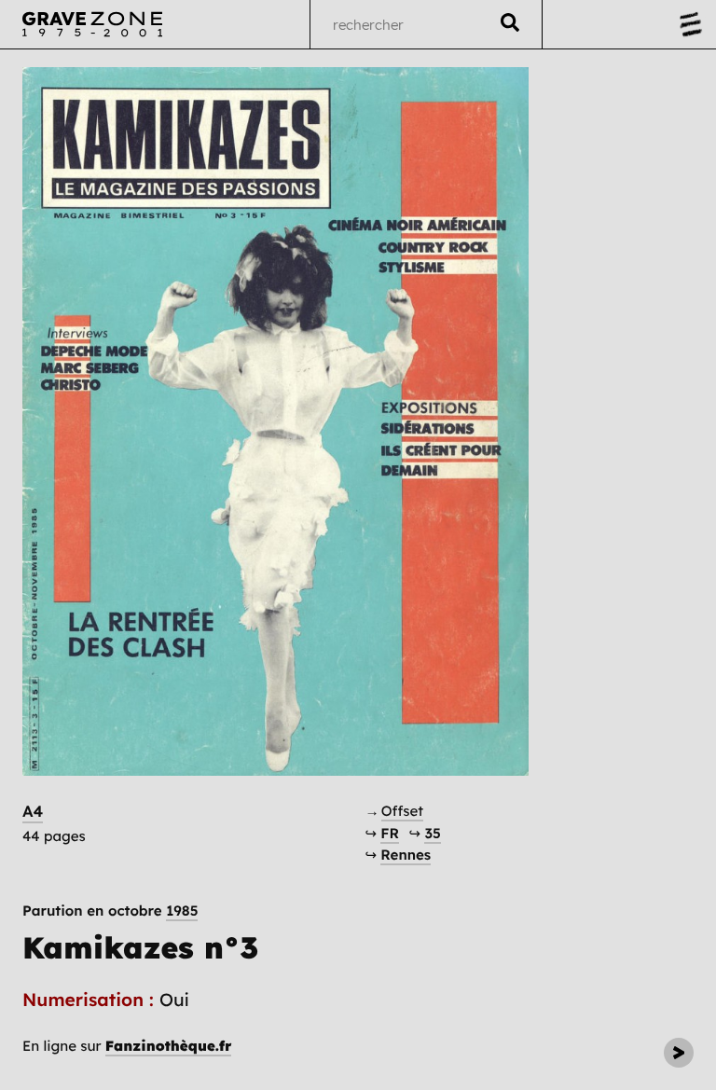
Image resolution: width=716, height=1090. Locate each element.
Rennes (405, 854)
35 (432, 833)
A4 (32, 811)
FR (389, 833)
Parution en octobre (110, 910)
